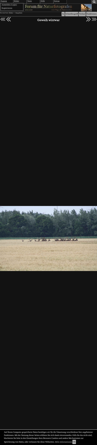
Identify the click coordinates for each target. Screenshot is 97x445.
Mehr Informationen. (63, 442)
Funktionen (91, 14)
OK (74, 442)
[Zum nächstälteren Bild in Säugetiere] (88, 19)
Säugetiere (18, 13)
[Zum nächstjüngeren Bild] (3, 19)
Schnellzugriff (71, 14)
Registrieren (7, 8)
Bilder (11, 13)
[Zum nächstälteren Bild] (94, 19)
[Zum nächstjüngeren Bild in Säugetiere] (8, 19)
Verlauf (82, 14)
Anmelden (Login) (9, 5)
